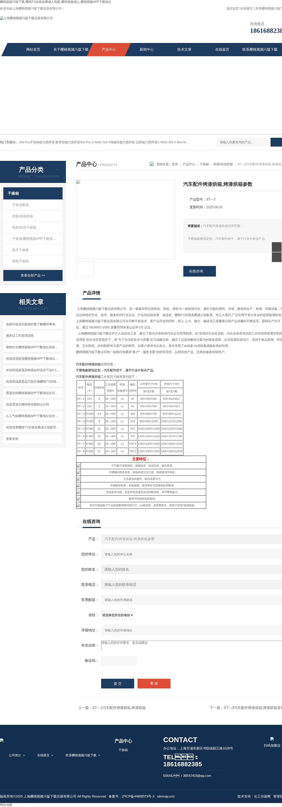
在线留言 (247, 8)
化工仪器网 (262, 796)
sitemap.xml (165, 796)
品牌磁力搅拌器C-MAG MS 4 (156, 142)
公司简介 (15, 755)
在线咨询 (196, 271)
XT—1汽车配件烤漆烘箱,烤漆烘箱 (119, 708)
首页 (175, 164)
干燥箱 (13, 193)
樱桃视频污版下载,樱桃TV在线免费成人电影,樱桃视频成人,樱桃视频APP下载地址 (55, 2)
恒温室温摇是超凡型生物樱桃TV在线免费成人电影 (33, 381)
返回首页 (232, 8)
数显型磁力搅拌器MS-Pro (73, 142)
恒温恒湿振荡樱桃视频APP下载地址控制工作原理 (33, 358)
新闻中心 (147, 49)
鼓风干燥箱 (20, 261)
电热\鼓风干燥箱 (24, 227)
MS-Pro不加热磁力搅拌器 (37, 142)
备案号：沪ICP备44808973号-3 (131, 796)
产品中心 (109, 49)
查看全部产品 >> (33, 275)
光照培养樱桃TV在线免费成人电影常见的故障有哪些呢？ (33, 427)
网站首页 (33, 49)
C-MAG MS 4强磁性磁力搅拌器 (113, 142)
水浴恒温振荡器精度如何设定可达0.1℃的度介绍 (33, 370)
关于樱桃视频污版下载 (71, 49)
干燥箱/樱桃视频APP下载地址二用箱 (37, 238)
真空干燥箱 (20, 250)
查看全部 (12, 439)
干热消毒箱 (20, 205)
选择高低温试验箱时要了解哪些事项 (30, 324)
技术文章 (184, 49)
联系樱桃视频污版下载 (260, 49)
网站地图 (6, 805)
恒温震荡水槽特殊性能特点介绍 (27, 404)
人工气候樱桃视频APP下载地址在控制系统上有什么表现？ (33, 416)
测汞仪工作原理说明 (20, 335)
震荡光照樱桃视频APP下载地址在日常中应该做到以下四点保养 (33, 393)
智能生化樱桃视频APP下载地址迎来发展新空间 (33, 347)
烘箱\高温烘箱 (22, 216)
